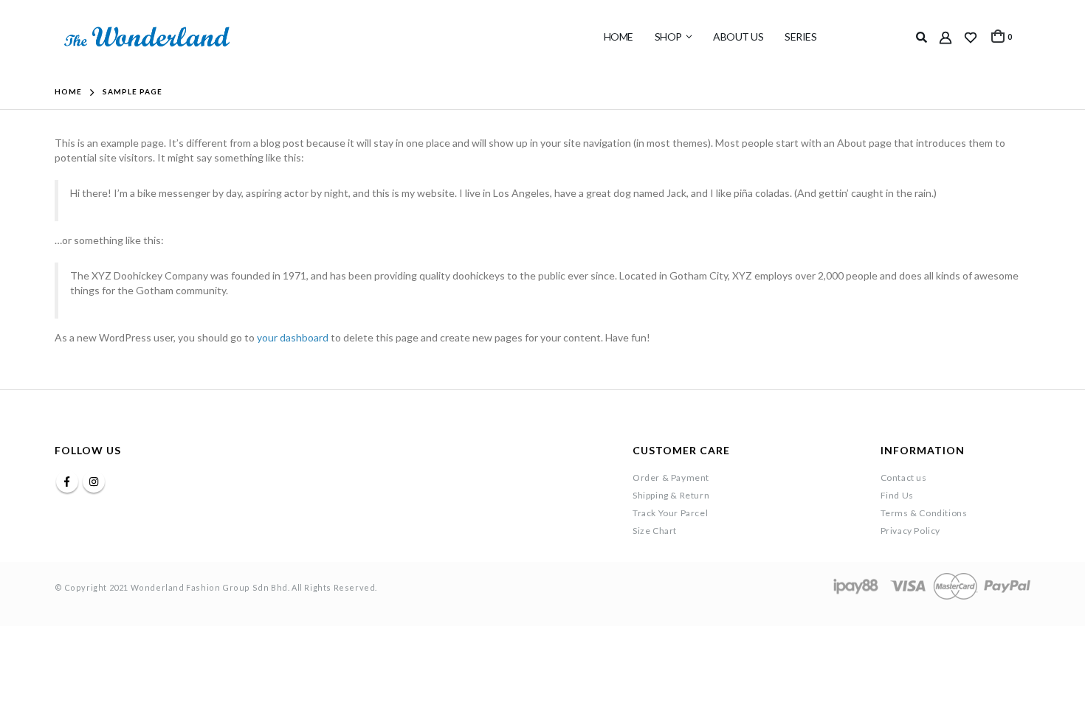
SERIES (800, 36)
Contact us (904, 477)
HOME (618, 36)
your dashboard (292, 337)
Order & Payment (671, 477)
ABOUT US (738, 36)
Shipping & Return (671, 495)
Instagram (94, 481)
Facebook (67, 481)
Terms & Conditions (924, 512)
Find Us (897, 495)
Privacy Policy (910, 530)
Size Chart (655, 530)
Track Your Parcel (670, 512)
